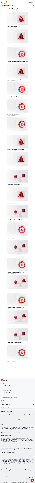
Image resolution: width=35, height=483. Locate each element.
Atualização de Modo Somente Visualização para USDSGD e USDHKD (17, 166)
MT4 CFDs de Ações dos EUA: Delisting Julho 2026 (14, 26)
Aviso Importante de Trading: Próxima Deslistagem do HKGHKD (16, 79)
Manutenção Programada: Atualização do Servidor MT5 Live (15, 272)
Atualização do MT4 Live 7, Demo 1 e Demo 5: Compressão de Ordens (17, 412)
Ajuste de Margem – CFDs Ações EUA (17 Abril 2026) (14, 254)
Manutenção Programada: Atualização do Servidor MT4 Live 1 (16, 465)
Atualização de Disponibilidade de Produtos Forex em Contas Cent (16, 149)
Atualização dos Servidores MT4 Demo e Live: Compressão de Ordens (17, 360)
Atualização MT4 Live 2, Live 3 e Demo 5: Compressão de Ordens (16, 395)
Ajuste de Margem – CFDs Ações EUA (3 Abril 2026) (14, 289)
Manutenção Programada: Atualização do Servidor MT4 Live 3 (16, 131)
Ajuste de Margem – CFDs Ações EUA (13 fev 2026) (14, 342)
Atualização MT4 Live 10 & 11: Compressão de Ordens (15, 96)
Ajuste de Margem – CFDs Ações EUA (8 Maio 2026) (14, 184)
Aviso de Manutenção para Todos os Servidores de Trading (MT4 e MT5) (17, 61)
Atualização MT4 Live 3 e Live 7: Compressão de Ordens (15, 430)
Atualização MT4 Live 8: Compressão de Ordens (14, 114)
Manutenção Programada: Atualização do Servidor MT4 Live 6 (16, 237)
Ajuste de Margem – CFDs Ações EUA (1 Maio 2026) (14, 219)
